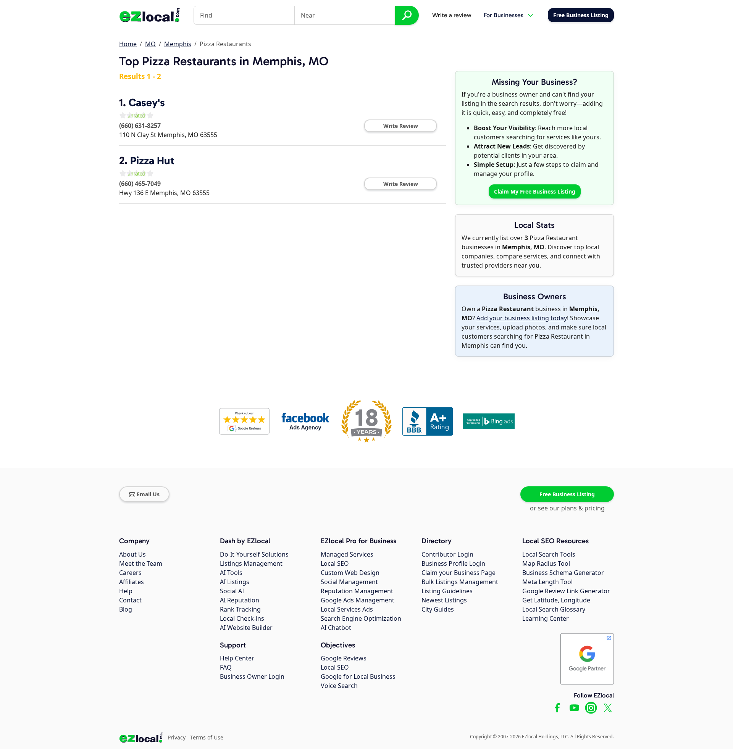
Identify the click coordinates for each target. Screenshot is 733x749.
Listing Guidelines (447, 591)
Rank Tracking (240, 609)
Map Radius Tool (546, 563)
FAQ (226, 667)
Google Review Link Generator (566, 591)
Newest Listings (444, 600)
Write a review (451, 15)
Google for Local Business (358, 676)
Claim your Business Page (458, 572)
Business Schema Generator (563, 572)
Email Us (148, 494)
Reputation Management (357, 591)
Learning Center (545, 618)
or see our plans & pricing (567, 508)
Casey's (147, 102)
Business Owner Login (252, 676)
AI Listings (234, 582)
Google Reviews (343, 658)
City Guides (437, 609)
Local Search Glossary (553, 609)
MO (150, 44)
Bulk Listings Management (459, 582)
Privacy (177, 737)
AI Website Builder (246, 627)
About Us (132, 554)
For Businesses (503, 15)
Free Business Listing (567, 494)
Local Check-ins (242, 618)
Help (125, 591)
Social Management (349, 582)
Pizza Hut (152, 160)
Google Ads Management (357, 600)
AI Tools (231, 572)
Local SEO (335, 563)
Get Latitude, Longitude (556, 600)
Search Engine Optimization (361, 618)
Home (128, 44)
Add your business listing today (521, 318)
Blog (125, 609)
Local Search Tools (548, 554)
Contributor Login (447, 554)
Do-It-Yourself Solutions (254, 554)
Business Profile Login (453, 563)
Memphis (177, 44)
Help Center (237, 658)
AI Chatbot (336, 627)
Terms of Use (206, 737)
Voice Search (339, 685)
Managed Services (347, 554)
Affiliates (131, 582)
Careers (130, 572)
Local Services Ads (347, 609)
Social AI (232, 591)
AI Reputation (239, 600)
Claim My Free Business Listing (534, 191)
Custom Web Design (350, 572)
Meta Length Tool (547, 582)
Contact (130, 600)
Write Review (400, 125)
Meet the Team (140, 563)
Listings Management (251, 563)
